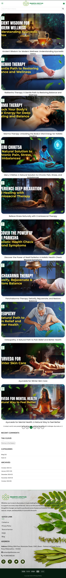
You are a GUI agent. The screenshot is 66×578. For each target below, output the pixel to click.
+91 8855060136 (9, 556)
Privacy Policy (6, 526)
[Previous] (23, 427)
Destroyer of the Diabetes (8, 443)
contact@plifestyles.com (11, 552)
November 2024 (6, 478)
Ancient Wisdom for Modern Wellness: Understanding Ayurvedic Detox (33, 52)
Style (2, 458)
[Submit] (63, 8)
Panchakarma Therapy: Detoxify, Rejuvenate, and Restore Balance (33, 299)
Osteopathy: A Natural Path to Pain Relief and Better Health (33, 340)
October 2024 (5, 481)
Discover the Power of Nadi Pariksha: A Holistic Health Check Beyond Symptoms (33, 258)
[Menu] (2, 3)
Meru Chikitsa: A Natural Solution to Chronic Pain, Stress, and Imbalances (33, 176)
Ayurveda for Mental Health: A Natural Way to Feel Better (33, 422)
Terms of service (7, 529)
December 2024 (6, 474)
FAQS (4, 533)
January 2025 (5, 471)
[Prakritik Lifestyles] (33, 3)
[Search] (61, 3)
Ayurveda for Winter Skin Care (33, 381)
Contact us (5, 522)
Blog (2, 454)
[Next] (42, 427)
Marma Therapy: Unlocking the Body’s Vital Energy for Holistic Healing (33, 135)
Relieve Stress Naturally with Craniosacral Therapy (33, 216)
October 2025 (5, 468)
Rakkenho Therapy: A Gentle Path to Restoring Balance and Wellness (33, 93)
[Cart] (64, 3)
